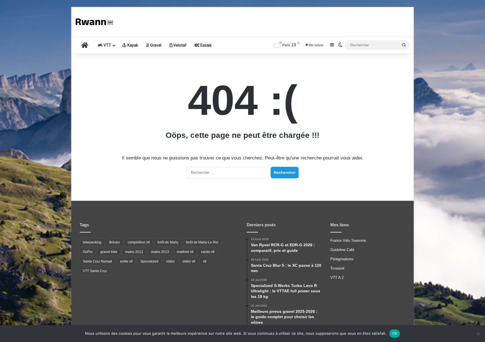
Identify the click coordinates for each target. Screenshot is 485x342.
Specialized (149, 261)
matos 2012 (134, 252)
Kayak (132, 45)
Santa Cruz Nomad (97, 261)
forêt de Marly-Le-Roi (202, 242)
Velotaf (180, 45)
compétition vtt (139, 242)
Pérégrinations (342, 259)
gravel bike (108, 252)
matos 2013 (160, 252)
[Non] (478, 333)
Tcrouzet (337, 268)
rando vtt (207, 252)
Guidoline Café (342, 250)
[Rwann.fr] (97, 21)
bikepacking (92, 242)
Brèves (114, 242)
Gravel (155, 45)
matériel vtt (185, 252)
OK (394, 333)
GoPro (88, 252)
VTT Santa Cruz (95, 271)
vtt (204, 261)
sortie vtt (126, 261)
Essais (206, 45)
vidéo (170, 261)
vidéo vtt (188, 261)
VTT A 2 (337, 277)
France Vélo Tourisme (348, 240)
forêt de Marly (167, 242)
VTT (107, 45)
